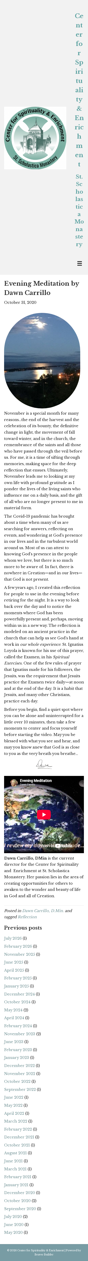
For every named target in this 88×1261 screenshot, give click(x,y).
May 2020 (13, 1232)
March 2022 (15, 1121)
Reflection (27, 917)
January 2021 (16, 1185)
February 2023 (18, 1050)
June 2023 (13, 1042)
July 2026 (13, 938)
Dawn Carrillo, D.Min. (43, 911)
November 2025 (19, 954)
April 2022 (14, 1113)
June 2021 (13, 1161)
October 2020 (17, 1201)
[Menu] (79, 263)
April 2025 (14, 970)
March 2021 (15, 1169)
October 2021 (17, 1145)
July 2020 (13, 1216)
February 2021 (17, 1177)
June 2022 (13, 1097)
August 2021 (15, 1153)
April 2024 (14, 1018)
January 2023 (16, 1057)
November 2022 (19, 1073)
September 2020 (20, 1209)
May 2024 (13, 1010)
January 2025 (16, 986)
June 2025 (13, 962)
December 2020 (19, 1193)
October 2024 (17, 1002)
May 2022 (13, 1105)
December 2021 (19, 1137)
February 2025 (18, 978)
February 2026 (18, 946)
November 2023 (19, 1034)
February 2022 (18, 1129)
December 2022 (19, 1065)
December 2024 (19, 994)
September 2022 (20, 1089)
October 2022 (17, 1081)
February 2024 (18, 1026)
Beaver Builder (44, 1254)
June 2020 (14, 1224)
